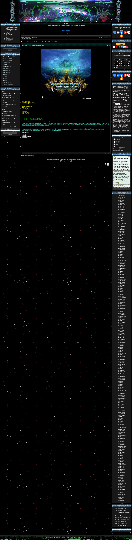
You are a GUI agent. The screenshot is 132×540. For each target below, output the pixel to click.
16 (114, 63)
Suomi (4, 74)
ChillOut (118, 90)
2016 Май (120, 310)
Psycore (115, 100)
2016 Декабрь (121, 320)
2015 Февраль (122, 286)
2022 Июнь (121, 423)
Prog (118, 109)
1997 (116, 91)
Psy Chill (126, 104)
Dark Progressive (117, 110)
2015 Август (121, 296)
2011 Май (120, 217)
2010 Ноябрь (121, 208)
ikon (114, 121)
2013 (123, 107)
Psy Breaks (123, 111)
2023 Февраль (122, 435)
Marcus (119, 127)
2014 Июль (121, 276)
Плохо (117, 144)
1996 (120, 89)
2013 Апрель (121, 252)
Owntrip (124, 121)
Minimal (123, 116)
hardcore (119, 107)
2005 (114, 89)
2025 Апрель (121, 475)
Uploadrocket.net (26, 136)
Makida (120, 117)
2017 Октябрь (121, 336)
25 (119, 65)
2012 (122, 106)
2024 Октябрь (121, 466)
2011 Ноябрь (121, 226)
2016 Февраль (122, 305)
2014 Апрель (121, 271)
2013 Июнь (121, 255)
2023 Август (121, 444)
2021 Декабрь (121, 413)
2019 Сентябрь (122, 372)
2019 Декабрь (121, 376)
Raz (125, 122)
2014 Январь (121, 266)
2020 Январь (121, 378)
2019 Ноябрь (121, 375)
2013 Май (120, 254)
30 (114, 67)
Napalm (50, 153)
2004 (114, 90)
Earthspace (116, 122)
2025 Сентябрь (122, 483)
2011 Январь (121, 211)
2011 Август (121, 221)
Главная (23, 41)
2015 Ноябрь (121, 300)
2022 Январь (121, 415)
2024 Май (120, 458)
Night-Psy (5, 62)
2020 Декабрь (121, 395)
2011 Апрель (121, 215)
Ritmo (119, 119)
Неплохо (118, 142)
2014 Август (121, 277)
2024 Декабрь (121, 469)
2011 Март (121, 214)
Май (32, 41)
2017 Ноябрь (121, 337)
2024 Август (121, 463)
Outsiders (127, 129)
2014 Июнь (121, 274)
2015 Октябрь (121, 299)
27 (124, 65)
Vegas (114, 125)
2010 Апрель (121, 197)
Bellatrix (124, 125)
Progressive (120, 93)
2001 (124, 87)
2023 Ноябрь (121, 449)
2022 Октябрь (121, 429)
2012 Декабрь (121, 246)
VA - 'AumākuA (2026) (120, 525)
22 (129, 63)
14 (126, 61)
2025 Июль (121, 480)
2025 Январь (121, 471)
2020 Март (121, 381)
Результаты (116, 149)
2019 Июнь (121, 367)
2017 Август (121, 333)
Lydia (127, 127)
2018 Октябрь (121, 354)
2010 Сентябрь (122, 204)
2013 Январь (121, 248)
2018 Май (120, 347)
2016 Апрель (121, 308)
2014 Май (120, 273)
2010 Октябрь (121, 206)
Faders (128, 130)
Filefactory (25, 135)
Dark (129, 95)
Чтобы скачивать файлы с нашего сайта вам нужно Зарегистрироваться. (66, 25)
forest (114, 86)
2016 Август (121, 314)
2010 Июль (121, 201)
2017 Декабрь (121, 339)
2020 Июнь (121, 385)
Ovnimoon (115, 117)
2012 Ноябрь (121, 245)
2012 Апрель (121, 234)
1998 (119, 97)
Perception (119, 125)
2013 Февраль (122, 249)
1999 (119, 91)
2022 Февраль (122, 416)
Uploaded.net (25, 132)
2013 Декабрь (121, 265)
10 (117, 61)
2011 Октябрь (121, 225)
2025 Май (120, 477)
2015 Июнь (121, 293)
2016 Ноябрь (121, 319)
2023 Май (120, 440)
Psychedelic (126, 90)
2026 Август (121, 500)
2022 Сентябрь (122, 427)
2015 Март (121, 288)
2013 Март (121, 251)
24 (117, 65)
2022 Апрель (121, 419)
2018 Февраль (122, 342)
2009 (117, 89)
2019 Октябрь (121, 373)
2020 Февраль (122, 379)
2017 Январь (121, 322)
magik (124, 126)
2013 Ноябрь (121, 263)
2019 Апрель (121, 364)
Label (4, 76)
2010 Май (120, 198)
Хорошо (118, 141)
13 (124, 61)
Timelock (121, 122)
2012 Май (120, 235)
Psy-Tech (5, 68)
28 (126, 65)
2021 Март (121, 399)
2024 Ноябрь (121, 467)
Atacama (124, 127)
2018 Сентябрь (122, 353)
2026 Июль (121, 498)
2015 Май (120, 291)
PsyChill (126, 95)
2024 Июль (121, 461)
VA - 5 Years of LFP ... (7, 108)
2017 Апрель (121, 327)
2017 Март (121, 325)
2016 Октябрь (121, 317)
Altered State (125, 124)
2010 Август (121, 203)
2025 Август (121, 481)
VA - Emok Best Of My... (8, 104)
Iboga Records (124, 109)
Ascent (115, 120)
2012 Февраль (122, 231)
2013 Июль (121, 257)
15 (129, 61)
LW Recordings (117, 116)
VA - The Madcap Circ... (8, 122)
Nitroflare (24, 137)
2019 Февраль (122, 361)
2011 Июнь (121, 218)
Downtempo (120, 95)
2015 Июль (121, 294)
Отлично (118, 139)
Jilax (126, 119)
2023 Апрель (121, 438)
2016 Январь (121, 303)
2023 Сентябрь (122, 446)
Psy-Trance (6, 60)
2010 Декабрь (121, 209)
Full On (5, 72)
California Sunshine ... (7, 93)
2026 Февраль (122, 491)
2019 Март (121, 362)
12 (121, 61)
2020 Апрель (121, 382)
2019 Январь (121, 359)
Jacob (123, 120)
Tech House (126, 115)
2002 (127, 86)
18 (119, 63)
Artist (4, 80)
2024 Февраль (122, 454)
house (114, 115)
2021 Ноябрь (121, 412)
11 (119, 61)
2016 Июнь (121, 311)
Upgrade (115, 124)
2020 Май (120, 384)
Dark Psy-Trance (7, 56)
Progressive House (118, 113)
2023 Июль (121, 443)
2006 (121, 90)
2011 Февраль (121, 212)
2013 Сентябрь (122, 260)
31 (34, 41)
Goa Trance (6, 58)
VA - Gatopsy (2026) (120, 521)
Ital (127, 125)
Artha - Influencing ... (7, 100)
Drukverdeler (125, 117)
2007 (127, 87)
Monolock (119, 120)
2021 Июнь (121, 404)
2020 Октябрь (121, 392)
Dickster (115, 119)
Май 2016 (121, 53)
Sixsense (127, 120)
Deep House (119, 115)
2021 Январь (121, 396)
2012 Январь (121, 229)
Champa (120, 124)
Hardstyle (127, 114)
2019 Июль (121, 368)
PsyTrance (119, 86)
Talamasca (121, 129)
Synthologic (120, 126)
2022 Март (121, 418)
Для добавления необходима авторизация (121, 188)
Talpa (114, 130)
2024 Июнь (121, 460)
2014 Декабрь (121, 283)
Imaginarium (118, 121)
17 (117, 63)
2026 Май (120, 495)
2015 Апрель (121, 290)
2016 (28, 41)
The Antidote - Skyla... (7, 111)
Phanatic (115, 127)
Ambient (5, 70)
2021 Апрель (121, 401)
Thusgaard (115, 129)
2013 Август (121, 259)
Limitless (128, 121)
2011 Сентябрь (122, 223)
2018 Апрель (121, 345)
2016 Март (121, 307)
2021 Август (121, 407)
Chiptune (5, 64)
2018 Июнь (121, 348)
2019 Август (121, 370)
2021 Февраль (122, 398)
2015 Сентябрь (122, 297)
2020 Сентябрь (122, 390)
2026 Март (121, 492)
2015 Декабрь (121, 302)
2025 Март (121, 474)
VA (3, 78)
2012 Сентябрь (122, 242)
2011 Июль (121, 220)
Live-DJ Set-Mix (7, 84)
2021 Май (120, 402)
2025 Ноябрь (121, 486)
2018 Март (121, 344)
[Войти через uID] (114, 32)
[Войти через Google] (128, 32)
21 (126, 63)
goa (114, 91)
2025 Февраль (122, 472)
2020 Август (121, 389)
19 (121, 63)
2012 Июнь (121, 237)
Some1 (115, 126)
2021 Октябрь (121, 410)
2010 (114, 97)
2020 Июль (121, 387)
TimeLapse (116, 131)
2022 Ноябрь (121, 430)
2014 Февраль (122, 268)
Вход (69, 161)
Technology (123, 130)
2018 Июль (121, 350)
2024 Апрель (121, 457)
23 (114, 65)
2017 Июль (121, 331)
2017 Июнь (121, 330)
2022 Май (120, 421)
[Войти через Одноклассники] (121, 36)
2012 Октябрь (121, 243)
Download (126, 106)
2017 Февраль (122, 324)
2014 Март (121, 269)
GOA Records (116, 111)
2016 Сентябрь (122, 316)
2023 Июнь (121, 441)
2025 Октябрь (121, 484)
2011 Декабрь (121, 228)
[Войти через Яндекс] (125, 32)
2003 (122, 89)
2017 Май (120, 328)
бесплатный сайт (78, 537)
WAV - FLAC (6, 82)
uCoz (85, 537)
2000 (124, 97)
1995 (122, 97)
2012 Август (121, 240)
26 (121, 65)
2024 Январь (121, 452)
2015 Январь (121, 285)
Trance (115, 107)
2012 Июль (121, 238)
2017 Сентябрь (122, 334)
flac (125, 86)
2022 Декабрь (121, 432)
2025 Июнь (121, 478)
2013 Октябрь (121, 262)
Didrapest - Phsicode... (7, 118)
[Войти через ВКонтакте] (118, 32)
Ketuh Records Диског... (8, 126)
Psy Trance (120, 102)
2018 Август (121, 351)
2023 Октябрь (121, 447)
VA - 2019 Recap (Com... (8, 115)
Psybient (128, 97)
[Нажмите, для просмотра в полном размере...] (66, 99)
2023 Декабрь (121, 450)
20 (124, 63)
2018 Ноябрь (121, 356)
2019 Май (120, 365)
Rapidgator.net (26, 134)
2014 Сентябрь (122, 279)
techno (114, 87)
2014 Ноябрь (121, 282)
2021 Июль (121, 406)
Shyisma (123, 119)
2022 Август (121, 426)
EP (123, 86)
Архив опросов (124, 149)
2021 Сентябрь (122, 409)
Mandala (118, 130)
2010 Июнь (121, 200)
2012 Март (121, 232)
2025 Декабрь (121, 488)
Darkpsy (118, 106)
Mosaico (127, 116)
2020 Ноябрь (121, 393)
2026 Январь (121, 489)
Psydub (119, 100)
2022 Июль (121, 424)
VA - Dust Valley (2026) (121, 508)
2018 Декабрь (121, 358)
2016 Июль (121, 313)
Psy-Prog (5, 66)
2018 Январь (121, 341)
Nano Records (121, 114)
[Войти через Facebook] (121, 32)
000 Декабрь (121, 195)
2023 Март (121, 436)
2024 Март (121, 455)
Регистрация (64, 161)
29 (129, 65)
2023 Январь (121, 433)
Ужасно (117, 146)
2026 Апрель (121, 494)
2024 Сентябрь (122, 464)
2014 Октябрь (121, 280)
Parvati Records (126, 110)
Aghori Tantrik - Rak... (7, 97)
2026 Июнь (121, 497)
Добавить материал (105, 37)
